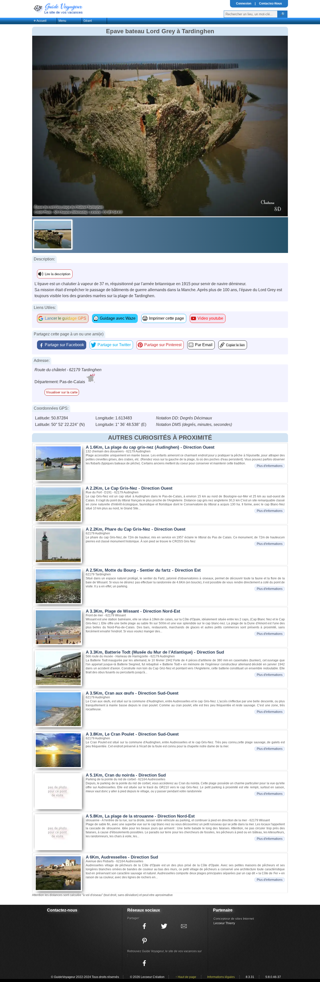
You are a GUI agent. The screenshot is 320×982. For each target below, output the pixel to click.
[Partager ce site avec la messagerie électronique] (184, 926)
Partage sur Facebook (64, 345)
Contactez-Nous (270, 3)
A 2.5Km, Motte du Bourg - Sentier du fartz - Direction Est (143, 570)
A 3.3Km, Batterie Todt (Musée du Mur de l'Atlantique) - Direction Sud (155, 652)
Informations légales (221, 977)
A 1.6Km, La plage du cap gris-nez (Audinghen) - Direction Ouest (150, 447)
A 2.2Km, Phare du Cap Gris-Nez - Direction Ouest (136, 529)
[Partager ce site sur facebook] (144, 926)
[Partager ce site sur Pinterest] (144, 941)
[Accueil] (58, 8)
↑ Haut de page (186, 977)
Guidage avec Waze (118, 318)
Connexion (243, 3)
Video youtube (210, 318)
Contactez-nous (62, 910)
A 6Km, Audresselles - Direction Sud (122, 857)
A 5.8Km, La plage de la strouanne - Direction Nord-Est (140, 816)
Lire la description (57, 274)
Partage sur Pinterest (163, 345)
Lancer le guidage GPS (65, 318)
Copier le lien (235, 345)
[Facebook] (144, 963)
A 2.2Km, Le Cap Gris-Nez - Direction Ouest (129, 488)
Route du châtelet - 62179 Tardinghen (68, 370)
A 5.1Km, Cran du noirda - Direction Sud (126, 775)
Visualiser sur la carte (62, 392)
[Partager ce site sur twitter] (164, 926)
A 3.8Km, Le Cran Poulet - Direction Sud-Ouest (132, 734)
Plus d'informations (269, 466)
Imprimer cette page (166, 318)
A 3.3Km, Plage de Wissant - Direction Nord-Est (133, 611)
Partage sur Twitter (114, 345)
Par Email (203, 345)
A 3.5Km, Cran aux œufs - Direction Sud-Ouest (132, 693)
